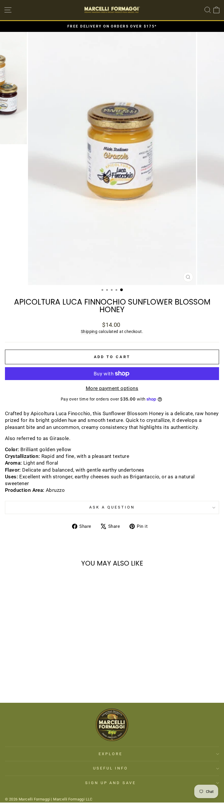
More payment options (112, 388)
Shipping (89, 331)
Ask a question (112, 507)
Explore (111, 754)
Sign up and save (110, 783)
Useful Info (110, 768)
